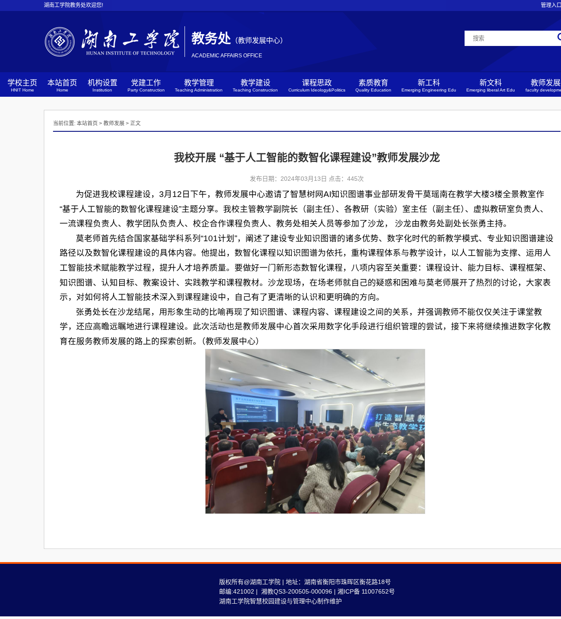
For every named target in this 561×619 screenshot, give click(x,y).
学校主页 (22, 85)
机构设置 (102, 85)
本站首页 (62, 85)
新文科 (490, 85)
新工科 (428, 85)
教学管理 (199, 85)
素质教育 (373, 85)
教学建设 (255, 85)
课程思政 (316, 85)
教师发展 (113, 123)
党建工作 (146, 85)
